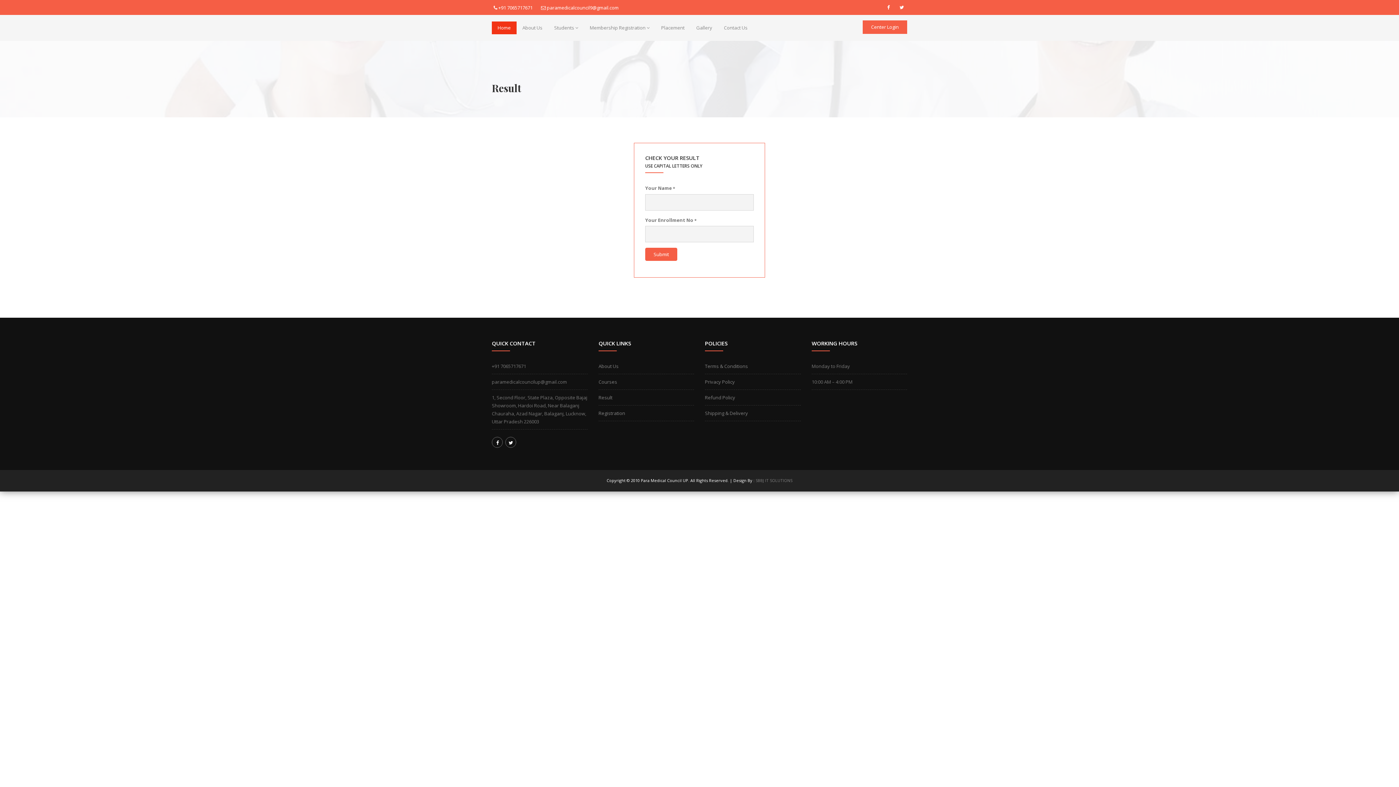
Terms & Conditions (726, 366)
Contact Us (736, 27)
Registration (612, 413)
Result (605, 397)
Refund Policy (720, 397)
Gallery (704, 27)
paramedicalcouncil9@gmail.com (583, 7)
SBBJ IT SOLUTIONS (774, 480)
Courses (608, 382)
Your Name (660, 188)
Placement (673, 27)
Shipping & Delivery (726, 413)
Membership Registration (618, 27)
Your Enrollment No (671, 220)
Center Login (885, 27)
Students (564, 27)
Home (504, 27)
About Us (532, 27)
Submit (661, 254)
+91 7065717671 (515, 7)
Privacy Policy (720, 382)
